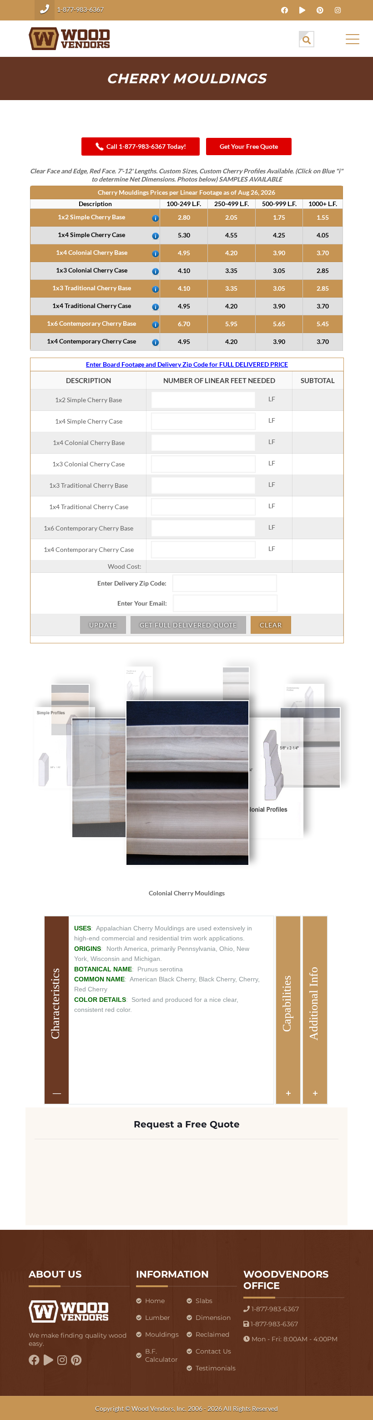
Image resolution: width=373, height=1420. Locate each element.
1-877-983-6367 (80, 9)
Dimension (213, 1318)
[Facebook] (284, 10)
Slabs (204, 1301)
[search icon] (306, 39)
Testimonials (216, 1368)
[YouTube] (302, 10)
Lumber (157, 1318)
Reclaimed (212, 1334)
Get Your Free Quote (249, 146)
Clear (271, 625)
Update (103, 625)
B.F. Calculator (161, 1355)
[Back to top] (321, 1401)
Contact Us (213, 1351)
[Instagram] (337, 10)
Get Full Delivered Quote (188, 625)
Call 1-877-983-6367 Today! (146, 146)
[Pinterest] (320, 10)
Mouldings (162, 1334)
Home (155, 1301)
